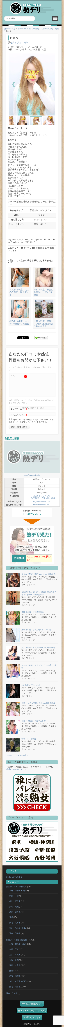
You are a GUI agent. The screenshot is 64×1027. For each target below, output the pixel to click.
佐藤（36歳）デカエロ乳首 (32, 612)
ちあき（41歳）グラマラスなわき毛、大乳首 (39, 666)
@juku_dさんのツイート (16, 769)
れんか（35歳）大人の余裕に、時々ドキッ (19, 292)
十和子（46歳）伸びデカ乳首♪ (34, 721)
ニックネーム (19, 410)
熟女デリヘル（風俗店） (16, 886)
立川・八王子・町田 (17, 928)
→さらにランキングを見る (17, 755)
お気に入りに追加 (19, 42)
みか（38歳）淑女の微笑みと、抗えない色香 (43, 292)
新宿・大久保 (15, 912)
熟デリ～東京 (10, 29)
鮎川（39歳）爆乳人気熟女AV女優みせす (38, 647)
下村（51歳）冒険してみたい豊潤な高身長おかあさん (43, 324)
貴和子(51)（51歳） (29, 739)
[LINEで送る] (41, 337)
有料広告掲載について (32, 1004)
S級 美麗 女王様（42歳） (31, 685)
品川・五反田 (15, 901)
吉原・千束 (14, 896)
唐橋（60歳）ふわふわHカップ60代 (36, 630)
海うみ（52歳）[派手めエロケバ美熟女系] (38, 574)
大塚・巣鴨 (14, 907)
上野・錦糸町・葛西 (50, 29)
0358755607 (32, 514)
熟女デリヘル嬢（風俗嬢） (29, 29)
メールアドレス (19, 416)
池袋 (11, 917)
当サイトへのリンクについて (32, 1010)
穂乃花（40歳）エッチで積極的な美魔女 (19, 322)
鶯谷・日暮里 (15, 933)
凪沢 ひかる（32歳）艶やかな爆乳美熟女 (38, 703)
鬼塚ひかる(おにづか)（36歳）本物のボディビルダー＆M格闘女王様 (38, 593)
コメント (19, 377)
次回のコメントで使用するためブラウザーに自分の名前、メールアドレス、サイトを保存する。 (31, 421)
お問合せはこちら (32, 1017)
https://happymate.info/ (32, 475)
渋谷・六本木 (15, 923)
